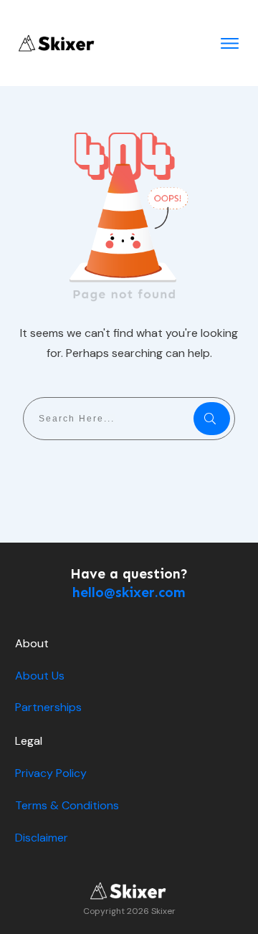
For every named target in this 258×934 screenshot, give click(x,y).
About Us (39, 675)
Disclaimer (41, 837)
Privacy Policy (51, 773)
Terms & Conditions (67, 805)
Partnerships (48, 707)
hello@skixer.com (129, 592)
